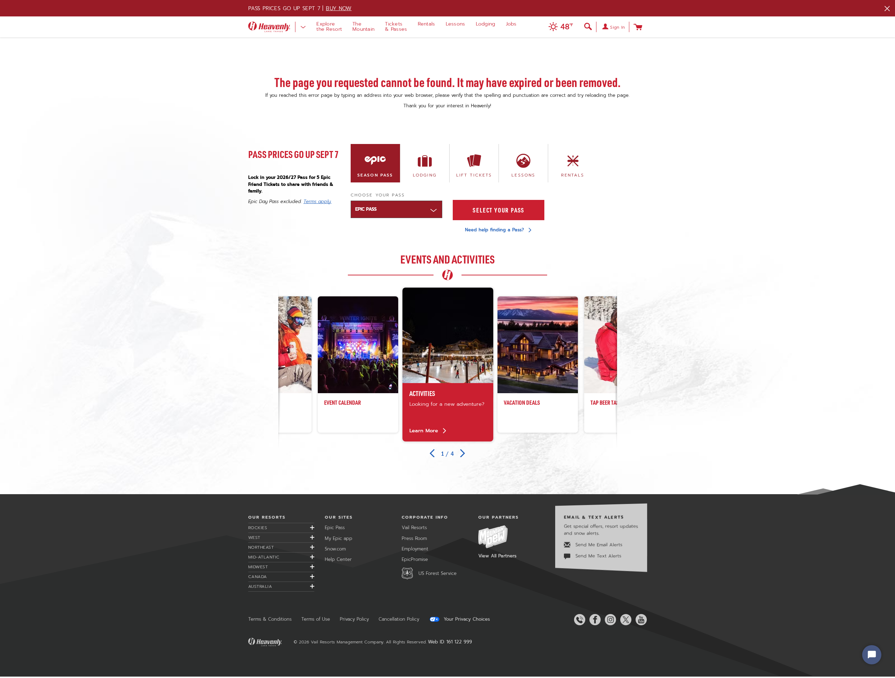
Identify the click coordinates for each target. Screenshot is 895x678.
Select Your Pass (498, 210)
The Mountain (363, 26)
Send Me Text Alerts (597, 556)
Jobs (511, 24)
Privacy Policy (354, 619)
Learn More (423, 430)
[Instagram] (609, 619)
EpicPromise (415, 559)
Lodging (485, 24)
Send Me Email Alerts (598, 544)
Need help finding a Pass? (494, 229)
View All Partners (497, 556)
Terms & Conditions (270, 619)
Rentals (426, 24)
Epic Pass (335, 527)
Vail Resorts (414, 527)
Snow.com (335, 549)
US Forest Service (437, 573)
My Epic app (338, 538)
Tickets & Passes (396, 26)
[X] (624, 619)
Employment (415, 549)
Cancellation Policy (399, 619)
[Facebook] (594, 619)
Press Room (414, 538)
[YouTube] (640, 619)
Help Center (338, 559)
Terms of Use (315, 619)
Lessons (455, 24)
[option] (447, 364)
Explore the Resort (329, 26)
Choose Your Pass (378, 195)
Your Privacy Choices (466, 619)
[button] (559, 27)
